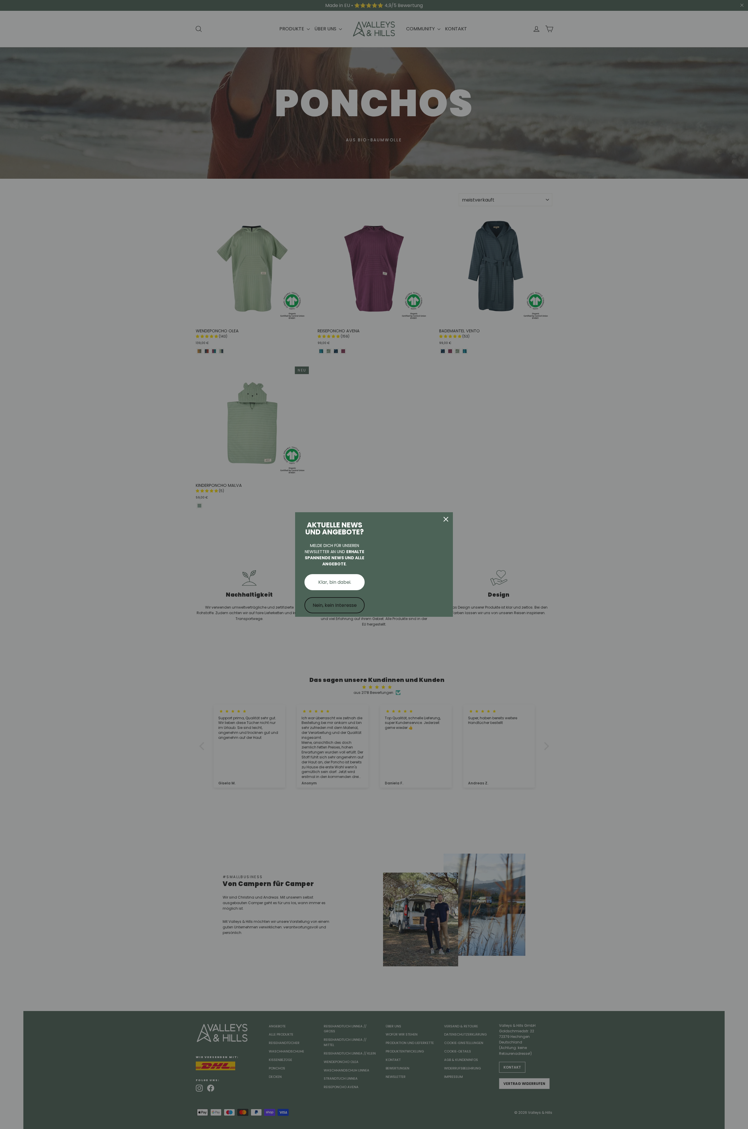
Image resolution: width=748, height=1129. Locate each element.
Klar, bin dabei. (334, 582)
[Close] (446, 519)
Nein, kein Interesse (335, 605)
